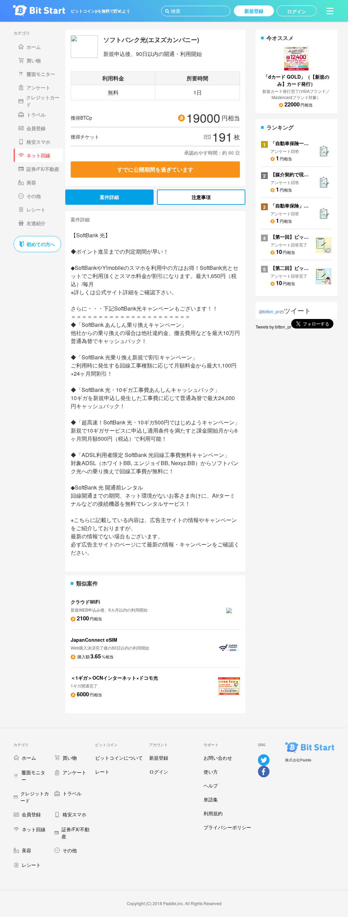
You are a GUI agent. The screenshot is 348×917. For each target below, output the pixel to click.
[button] (330, 10)
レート (102, 771)
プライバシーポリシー (227, 827)
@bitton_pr (269, 311)
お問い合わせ (218, 757)
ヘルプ (211, 785)
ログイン (158, 771)
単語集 (211, 799)
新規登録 (158, 757)
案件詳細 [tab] (109, 197)
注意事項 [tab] (201, 197)
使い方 (211, 771)
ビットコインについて (119, 757)
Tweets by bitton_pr (273, 327)
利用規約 (213, 813)
